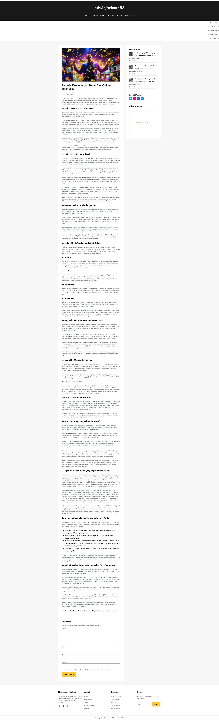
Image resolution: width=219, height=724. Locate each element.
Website (64, 662)
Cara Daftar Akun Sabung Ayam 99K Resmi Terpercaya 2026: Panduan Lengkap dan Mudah (142, 81)
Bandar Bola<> (214, 23)
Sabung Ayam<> (214, 34)
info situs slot (66, 610)
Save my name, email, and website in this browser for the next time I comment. (86, 670)
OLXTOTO (121, 718)
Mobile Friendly (75, 610)
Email (64, 654)
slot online (106, 610)
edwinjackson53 (109, 8)
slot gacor (88, 610)
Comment (65, 628)
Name (64, 647)
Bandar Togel (213, 27)
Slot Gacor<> (215, 38)
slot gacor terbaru (97, 610)
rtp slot (82, 610)
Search (156, 704)
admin (73, 94)
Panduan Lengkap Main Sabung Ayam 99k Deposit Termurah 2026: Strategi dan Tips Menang (143, 55)
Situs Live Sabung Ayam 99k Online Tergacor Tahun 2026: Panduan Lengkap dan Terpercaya (142, 68)
